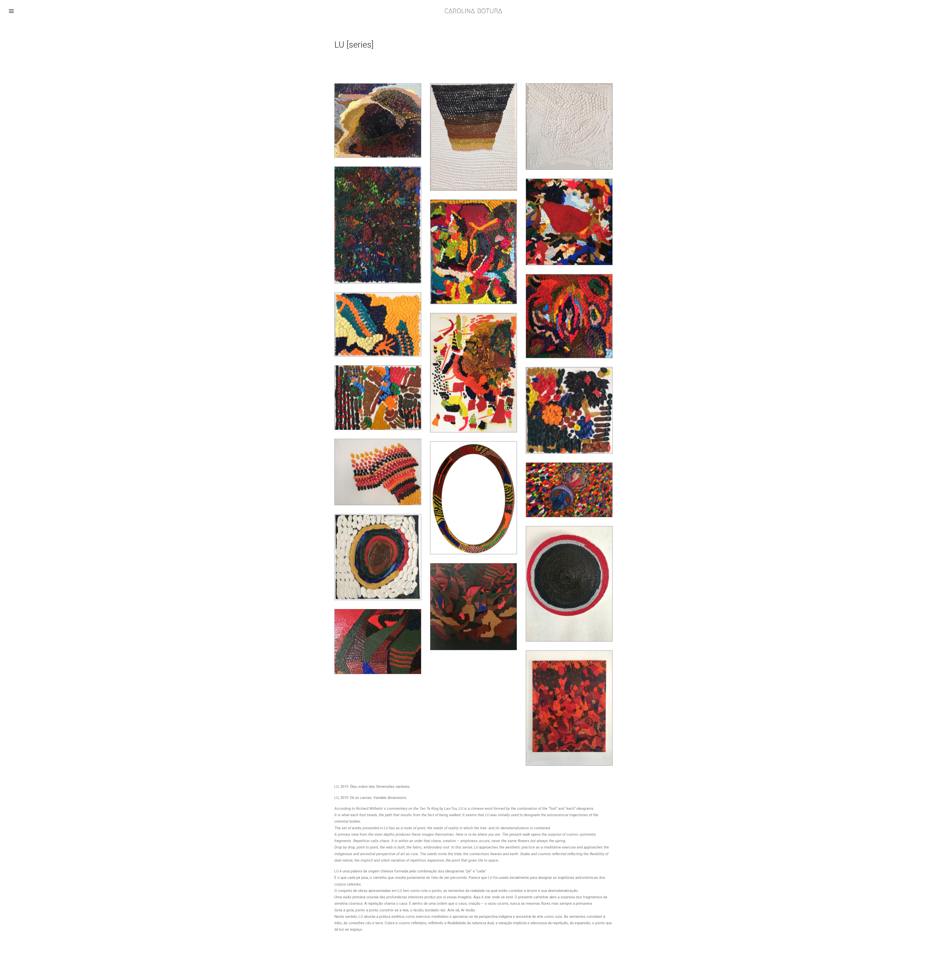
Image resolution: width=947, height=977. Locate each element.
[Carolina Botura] (473, 11)
